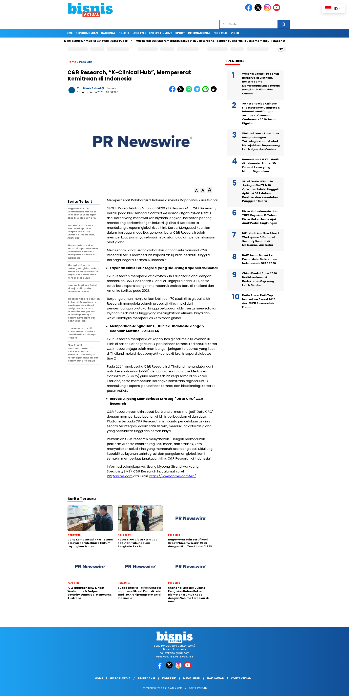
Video (235, 33)
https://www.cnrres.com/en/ (172, 476)
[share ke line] (206, 91)
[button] (196, 190)
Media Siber (191, 678)
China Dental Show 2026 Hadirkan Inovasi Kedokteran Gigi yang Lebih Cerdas (259, 279)
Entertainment (160, 33)
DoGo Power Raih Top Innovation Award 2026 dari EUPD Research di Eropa (258, 301)
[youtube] (277, 10)
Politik (124, 33)
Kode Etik (169, 678)
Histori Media (120, 678)
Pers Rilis (220, 33)
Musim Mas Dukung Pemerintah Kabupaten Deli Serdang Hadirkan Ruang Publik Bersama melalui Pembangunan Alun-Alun (203, 41)
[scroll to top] (335, 690)
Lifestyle (139, 33)
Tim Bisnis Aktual (89, 88)
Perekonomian (87, 33)
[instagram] (268, 10)
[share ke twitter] (181, 91)
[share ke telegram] (198, 91)
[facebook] (249, 10)
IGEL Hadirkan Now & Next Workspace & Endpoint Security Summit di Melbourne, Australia (260, 239)
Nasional (108, 33)
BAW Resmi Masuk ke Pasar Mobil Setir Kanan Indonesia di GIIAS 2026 (259, 259)
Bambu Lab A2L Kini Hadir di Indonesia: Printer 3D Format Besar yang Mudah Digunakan (260, 165)
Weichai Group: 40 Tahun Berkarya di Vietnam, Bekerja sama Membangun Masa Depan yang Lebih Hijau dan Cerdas (261, 83)
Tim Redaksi (146, 678)
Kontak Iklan (241, 678)
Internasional (199, 33)
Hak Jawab (215, 678)
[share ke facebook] (173, 91)
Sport (180, 33)
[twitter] (258, 10)
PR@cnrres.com (119, 476)
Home (68, 33)
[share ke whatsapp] (190, 91)
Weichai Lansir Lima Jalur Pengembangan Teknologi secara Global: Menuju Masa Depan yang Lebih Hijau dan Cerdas (261, 141)
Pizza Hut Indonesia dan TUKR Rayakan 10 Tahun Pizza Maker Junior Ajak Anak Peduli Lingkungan (260, 217)
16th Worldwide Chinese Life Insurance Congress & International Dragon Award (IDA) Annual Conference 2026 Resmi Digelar (261, 113)
